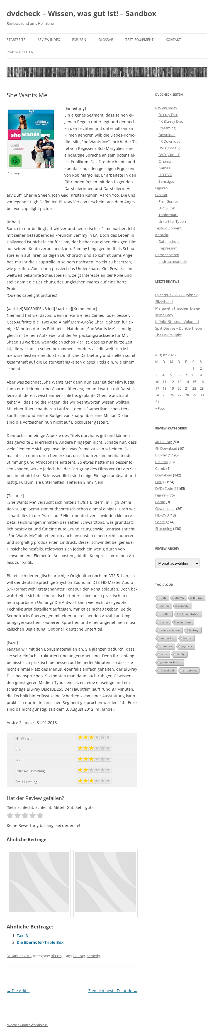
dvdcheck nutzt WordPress (27, 1024)
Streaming (167, 127)
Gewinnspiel (165, 508)
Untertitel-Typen (172, 221)
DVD (158, 481)
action (164, 606)
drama (179, 598)
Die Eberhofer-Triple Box (40, 942)
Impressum (168, 248)
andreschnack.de (173, 261)
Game (160, 501)
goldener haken (170, 662)
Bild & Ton (167, 208)
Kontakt (173, 39)
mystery (186, 646)
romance (166, 646)
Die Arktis (18, 990)
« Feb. (160, 408)
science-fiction (170, 630)
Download (167, 134)
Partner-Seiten (20, 52)
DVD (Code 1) (169, 154)
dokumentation (189, 614)
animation (167, 638)
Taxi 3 (22, 935)
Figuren (79, 39)
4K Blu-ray (163, 441)
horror (187, 638)
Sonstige (162, 521)
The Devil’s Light (168, 334)
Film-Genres (168, 201)
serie (163, 654)
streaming (189, 670)
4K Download (170, 141)
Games (164, 168)
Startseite (16, 39)
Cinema (165, 161)
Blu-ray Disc (168, 114)
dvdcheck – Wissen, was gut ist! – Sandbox (81, 13)
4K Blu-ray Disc (171, 121)
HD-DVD (165, 174)
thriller (165, 614)
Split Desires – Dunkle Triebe (178, 328)
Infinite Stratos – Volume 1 (177, 321)
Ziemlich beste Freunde (112, 990)
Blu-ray (56, 955)
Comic (160, 468)
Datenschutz (169, 241)
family (180, 654)
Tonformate (168, 214)
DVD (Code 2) (169, 147)
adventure (184, 622)
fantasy (194, 630)
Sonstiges (166, 181)
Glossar (105, 39)
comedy (93, 955)
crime (164, 622)
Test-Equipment (139, 39)
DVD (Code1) (165, 488)
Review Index (49, 39)
